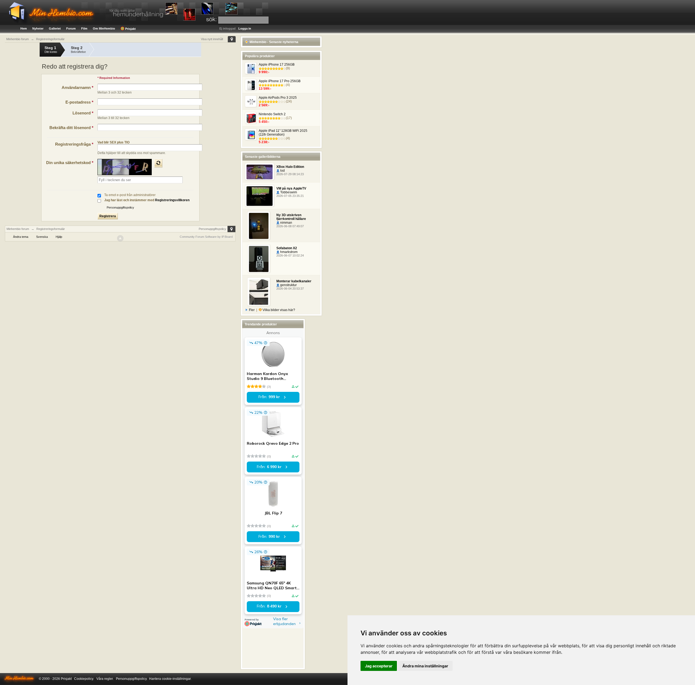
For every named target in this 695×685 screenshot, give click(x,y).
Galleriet (55, 28)
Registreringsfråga (74, 144)
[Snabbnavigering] (232, 39)
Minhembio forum (18, 229)
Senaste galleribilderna (262, 157)
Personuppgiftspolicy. (131, 679)
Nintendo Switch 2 (272, 114)
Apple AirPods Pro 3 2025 (278, 98)
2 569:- (264, 105)
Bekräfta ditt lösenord (71, 127)
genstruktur (288, 285)
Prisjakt (130, 28)
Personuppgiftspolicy (120, 207)
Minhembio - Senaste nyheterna (273, 42)
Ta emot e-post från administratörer (130, 195)
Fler (251, 310)
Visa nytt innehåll (212, 39)
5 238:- (264, 142)
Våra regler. (104, 679)
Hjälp (59, 236)
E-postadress (79, 102)
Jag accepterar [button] (379, 666)
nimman (285, 223)
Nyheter (37, 28)
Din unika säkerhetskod (69, 162)
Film (84, 28)
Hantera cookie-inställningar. (170, 679)
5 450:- (264, 122)
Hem (23, 28)
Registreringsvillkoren (172, 200)
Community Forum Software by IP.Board (206, 236)
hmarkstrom (288, 252)
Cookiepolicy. (84, 679)
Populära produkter (260, 56)
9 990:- (264, 72)
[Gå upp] (120, 238)
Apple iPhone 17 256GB (277, 64)
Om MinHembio (104, 28)
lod (282, 170)
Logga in (244, 28)
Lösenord (82, 113)
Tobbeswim (288, 192)
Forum (71, 28)
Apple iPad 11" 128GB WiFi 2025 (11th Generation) (283, 132)
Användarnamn (77, 87)
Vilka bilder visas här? (278, 310)
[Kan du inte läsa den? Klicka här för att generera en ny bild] (158, 163)
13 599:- (265, 89)
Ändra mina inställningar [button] (425, 666)
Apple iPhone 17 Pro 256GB (280, 81)
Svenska (42, 236)
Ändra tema (20, 236)
